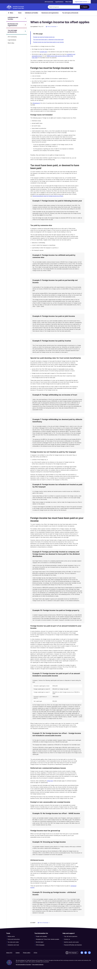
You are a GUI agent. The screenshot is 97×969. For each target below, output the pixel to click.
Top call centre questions (70, 936)
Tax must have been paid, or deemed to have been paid (48, 39)
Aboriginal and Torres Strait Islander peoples (47, 939)
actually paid (43, 51)
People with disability (41, 936)
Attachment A (36, 103)
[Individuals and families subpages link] (25, 18)
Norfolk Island (39, 942)
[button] (52, 26)
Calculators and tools (13, 945)
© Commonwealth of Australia (23, 964)
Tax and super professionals (70, 13)
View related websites (37, 964)
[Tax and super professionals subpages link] (25, 31)
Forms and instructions (14, 939)
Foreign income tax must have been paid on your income (48, 42)
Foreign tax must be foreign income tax (44, 37)
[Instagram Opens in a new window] (89, 952)
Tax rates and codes (13, 942)
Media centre (11, 936)
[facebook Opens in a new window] (82, 952)
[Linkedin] (85, 952)
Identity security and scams (71, 942)
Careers (18, 952)
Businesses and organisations (50, 13)
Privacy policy (26, 952)
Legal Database (59, 1)
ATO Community (49, 1)
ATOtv (35, 952)
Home (19, 13)
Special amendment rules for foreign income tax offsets (48, 196)
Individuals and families (31, 13)
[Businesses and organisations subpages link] (25, 25)
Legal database (12, 40)
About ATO (9, 952)
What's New (68, 1)
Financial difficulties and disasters (73, 945)
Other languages (40, 945)
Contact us (67, 939)
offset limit (50, 781)
